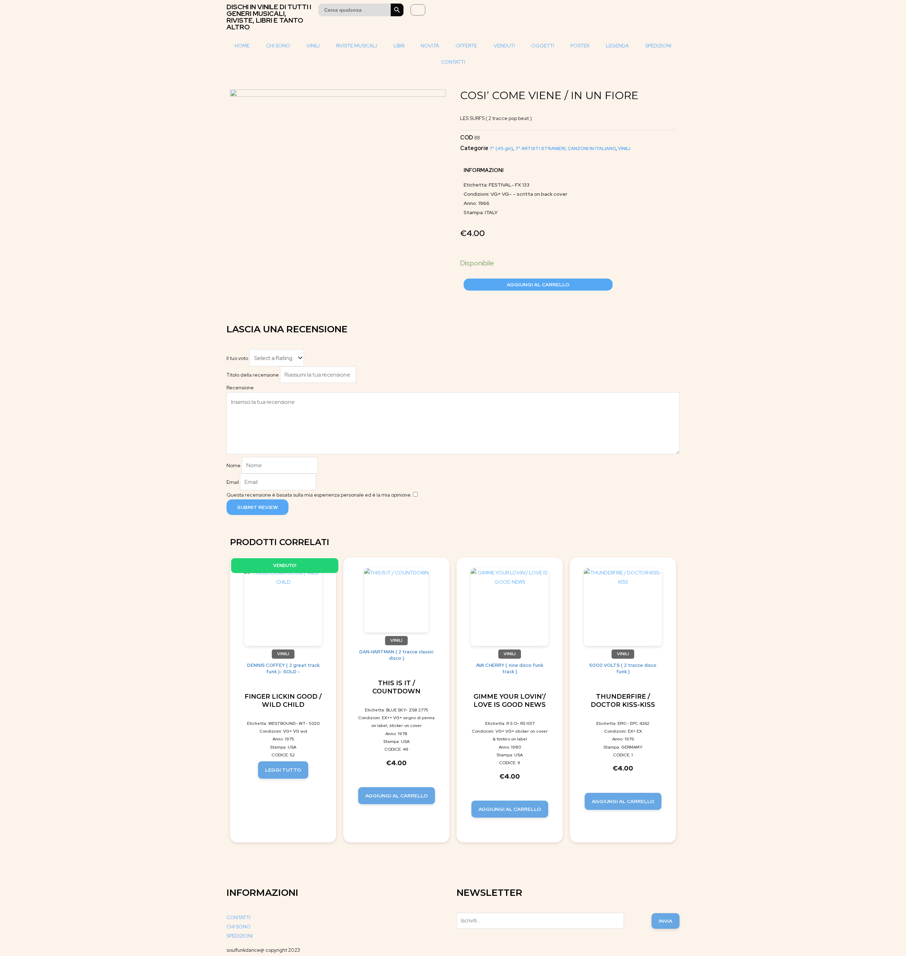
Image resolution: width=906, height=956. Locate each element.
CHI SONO (278, 45)
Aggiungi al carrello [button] (396, 795)
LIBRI (399, 45)
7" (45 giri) (501, 148)
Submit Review (257, 507)
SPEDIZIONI (658, 45)
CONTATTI (453, 62)
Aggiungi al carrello (538, 284)
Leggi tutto (283, 770)
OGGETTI (542, 45)
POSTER (579, 45)
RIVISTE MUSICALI (356, 45)
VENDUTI (504, 45)
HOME (242, 45)
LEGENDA (617, 45)
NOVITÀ (430, 45)
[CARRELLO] (418, 10)
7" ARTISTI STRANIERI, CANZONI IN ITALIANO (565, 148)
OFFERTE (466, 45)
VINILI (313, 45)
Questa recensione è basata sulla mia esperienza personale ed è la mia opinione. (319, 495)
